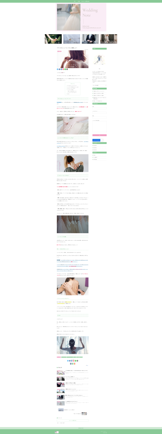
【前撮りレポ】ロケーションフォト (98, 91)
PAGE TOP (81, 428)
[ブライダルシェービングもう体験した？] (61, 69)
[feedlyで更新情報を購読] (72, 364)
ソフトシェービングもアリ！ (72, 92)
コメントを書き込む (72, 420)
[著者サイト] (71, 364)
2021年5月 (95, 147)
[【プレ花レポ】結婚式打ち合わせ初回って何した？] (108, 39)
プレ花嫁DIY (95, 157)
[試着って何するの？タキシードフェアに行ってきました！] (90, 39)
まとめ (68, 93)
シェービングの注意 (70, 89)
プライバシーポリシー (104, 431)
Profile (94, 155)
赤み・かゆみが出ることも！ (72, 91)
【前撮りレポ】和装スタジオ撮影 (98, 95)
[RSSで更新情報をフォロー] (74, 364)
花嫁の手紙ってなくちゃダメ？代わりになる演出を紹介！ (99, 98)
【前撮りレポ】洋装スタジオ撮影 (98, 93)
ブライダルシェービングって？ (72, 85)
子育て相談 (95, 159)
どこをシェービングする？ (71, 88)
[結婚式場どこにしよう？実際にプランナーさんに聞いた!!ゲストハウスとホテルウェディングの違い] (53, 39)
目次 (71, 83)
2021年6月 (95, 145)
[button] (106, 85)
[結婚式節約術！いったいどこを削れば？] (71, 39)
